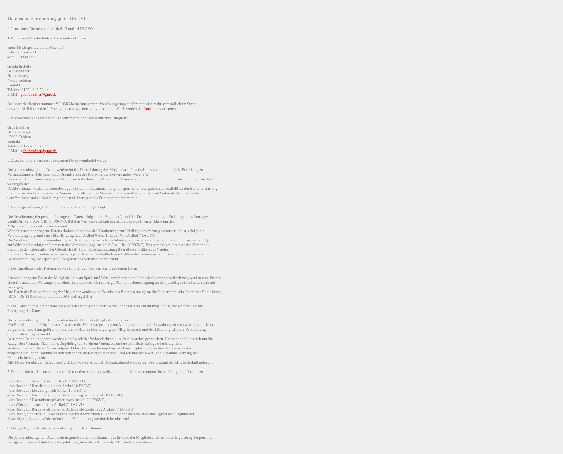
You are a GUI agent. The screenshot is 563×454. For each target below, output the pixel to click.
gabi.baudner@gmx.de (39, 94)
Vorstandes (152, 108)
